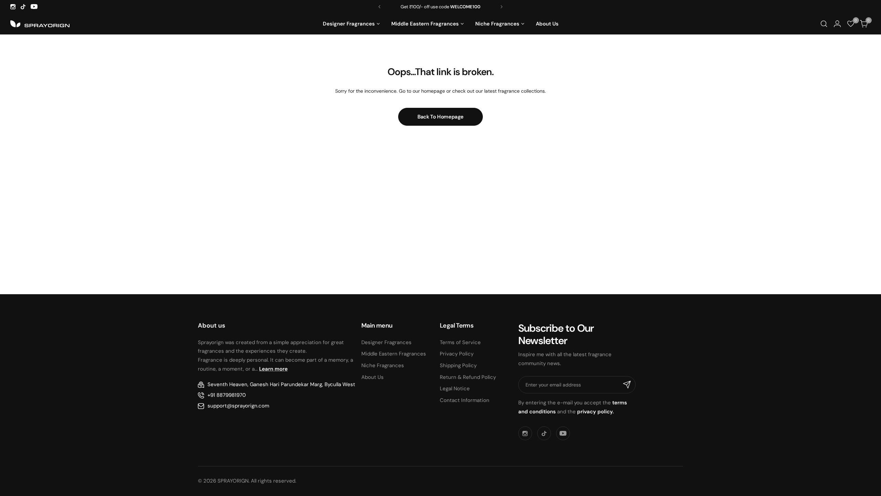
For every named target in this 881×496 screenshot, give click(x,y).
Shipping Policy (458, 365)
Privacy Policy (457, 353)
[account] (837, 23)
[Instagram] (12, 6)
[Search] (823, 23)
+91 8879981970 (227, 395)
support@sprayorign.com (238, 405)
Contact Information (464, 400)
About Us (372, 377)
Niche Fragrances (382, 365)
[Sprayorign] (40, 24)
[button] (379, 7)
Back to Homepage (440, 116)
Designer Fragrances (386, 342)
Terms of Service (460, 342)
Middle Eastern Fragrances (393, 353)
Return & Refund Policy (468, 377)
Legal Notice (455, 388)
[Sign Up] (627, 384)
